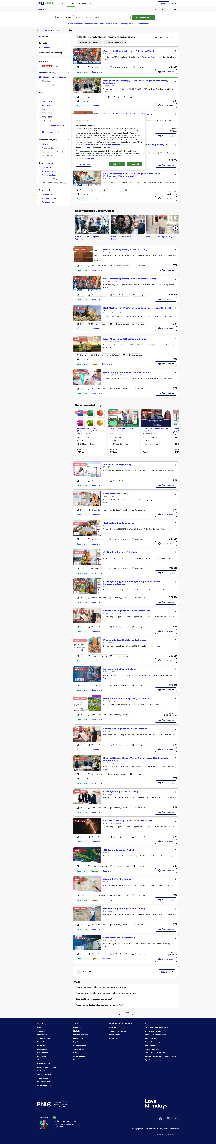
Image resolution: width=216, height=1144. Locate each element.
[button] (175, 228)
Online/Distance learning (114, 42)
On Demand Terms (44, 1082)
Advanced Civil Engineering (117, 464)
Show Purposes (83, 164)
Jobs (61, 3)
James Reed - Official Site (155, 1053)
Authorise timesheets (153, 1031)
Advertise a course (44, 1085)
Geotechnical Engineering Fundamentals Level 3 (127, 114)
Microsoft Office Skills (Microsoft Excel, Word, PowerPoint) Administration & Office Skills (89, 430)
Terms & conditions (171, 1128)
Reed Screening (151, 1045)
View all (126, 1012)
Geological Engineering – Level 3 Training (124, 908)
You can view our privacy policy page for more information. (103, 144)
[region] (108, 142)
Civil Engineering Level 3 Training (120, 552)
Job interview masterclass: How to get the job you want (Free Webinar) (155, 430)
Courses (71, 3)
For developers (115, 1035)
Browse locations (79, 1045)
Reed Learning (150, 1038)
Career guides (42, 1078)
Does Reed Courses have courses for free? (94, 999)
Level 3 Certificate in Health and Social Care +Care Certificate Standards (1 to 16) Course (122, 430)
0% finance (41, 1060)
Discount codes (43, 1053)
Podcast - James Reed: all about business (160, 1056)
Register (163, 3)
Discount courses (75, 23)
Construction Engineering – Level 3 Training (125, 728)
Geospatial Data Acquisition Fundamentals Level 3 (128, 820)
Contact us (41, 1031)
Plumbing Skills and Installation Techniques (124, 640)
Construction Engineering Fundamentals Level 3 (127, 610)
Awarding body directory (46, 1067)
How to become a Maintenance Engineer (124, 237)
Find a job (77, 1031)
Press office (113, 1038)
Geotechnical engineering (88, 42)
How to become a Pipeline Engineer (161, 236)
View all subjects (43, 1038)
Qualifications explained (46, 1071)
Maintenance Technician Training (119, 669)
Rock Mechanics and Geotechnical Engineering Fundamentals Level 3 (137, 309)
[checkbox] (45, 47)
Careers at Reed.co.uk (117, 1031)
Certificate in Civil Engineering (118, 523)
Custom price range (58, 126)
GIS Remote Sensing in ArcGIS (118, 850)
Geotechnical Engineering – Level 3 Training (125, 249)
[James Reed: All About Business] (44, 1122)
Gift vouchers (42, 1056)
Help (39, 1027)
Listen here (59, 1127)
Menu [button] (40, 9)
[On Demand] (87, 57)
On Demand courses (108, 23)
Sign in (174, 3)
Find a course (63, 17)
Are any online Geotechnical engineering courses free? (99, 1005)
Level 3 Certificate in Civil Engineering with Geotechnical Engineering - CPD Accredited (131, 174)
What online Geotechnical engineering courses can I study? (101, 987)
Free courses (143, 23)
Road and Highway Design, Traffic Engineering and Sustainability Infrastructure (135, 81)
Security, (153, 1128)
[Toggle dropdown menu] (175, 51)
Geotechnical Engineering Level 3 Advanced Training (129, 51)
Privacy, (160, 1128)
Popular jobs (78, 1038)
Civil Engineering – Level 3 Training (120, 791)
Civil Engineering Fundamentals (119, 937)
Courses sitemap (43, 1089)
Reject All (117, 164)
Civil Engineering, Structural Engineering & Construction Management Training (131, 582)
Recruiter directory (80, 1035)
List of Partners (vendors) (86, 158)
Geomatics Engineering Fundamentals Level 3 (126, 372)
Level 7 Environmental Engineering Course (124, 339)
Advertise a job (79, 1056)
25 (166, 972)
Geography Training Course (117, 879)
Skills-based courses (45, 1074)
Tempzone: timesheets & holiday (157, 1027)
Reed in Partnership (152, 1042)
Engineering (42, 30)
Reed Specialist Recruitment (155, 1035)
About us (112, 1027)
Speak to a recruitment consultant (158, 1060)
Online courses (91, 23)
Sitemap (76, 1060)
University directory (44, 1063)
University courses (127, 23)
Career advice (85, 3)
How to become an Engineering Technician (88, 237)
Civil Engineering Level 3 (115, 493)
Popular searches (79, 1042)
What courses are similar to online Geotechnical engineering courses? (106, 993)
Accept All (134, 164)
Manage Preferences (140, 1128)
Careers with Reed (152, 1049)
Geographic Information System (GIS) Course (126, 698)
